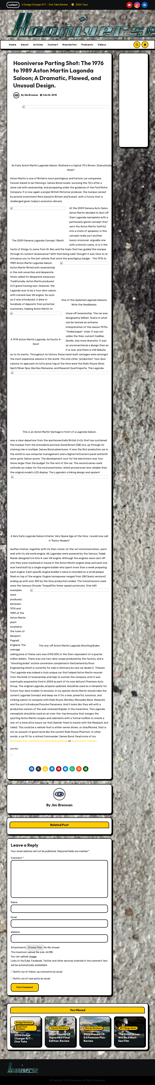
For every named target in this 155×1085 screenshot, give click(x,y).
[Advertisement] (134, 101)
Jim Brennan (62, 805)
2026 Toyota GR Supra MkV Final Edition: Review (59, 1037)
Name (14, 902)
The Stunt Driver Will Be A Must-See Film (129, 1037)
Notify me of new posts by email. (32, 978)
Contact (53, 44)
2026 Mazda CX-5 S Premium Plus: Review (95, 1037)
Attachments (18, 947)
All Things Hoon (128, 1028)
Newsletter (70, 44)
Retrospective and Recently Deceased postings (39, 740)
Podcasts (87, 44)
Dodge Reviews (24, 1022)
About (25, 44)
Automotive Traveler (84, 740)
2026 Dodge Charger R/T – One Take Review (23, 1040)
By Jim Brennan (29, 95)
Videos (102, 44)
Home (12, 44)
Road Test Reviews (21, 1028)
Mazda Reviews (93, 1028)
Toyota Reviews (59, 1028)
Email (14, 917)
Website (15, 932)
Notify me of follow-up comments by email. (38, 971)
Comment (17, 857)
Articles (38, 44)
